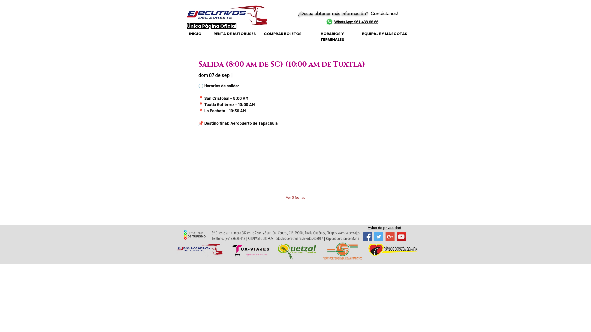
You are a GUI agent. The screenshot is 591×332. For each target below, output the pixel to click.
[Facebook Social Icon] (367, 236)
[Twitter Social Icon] (378, 236)
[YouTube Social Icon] (401, 236)
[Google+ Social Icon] (390, 236)
